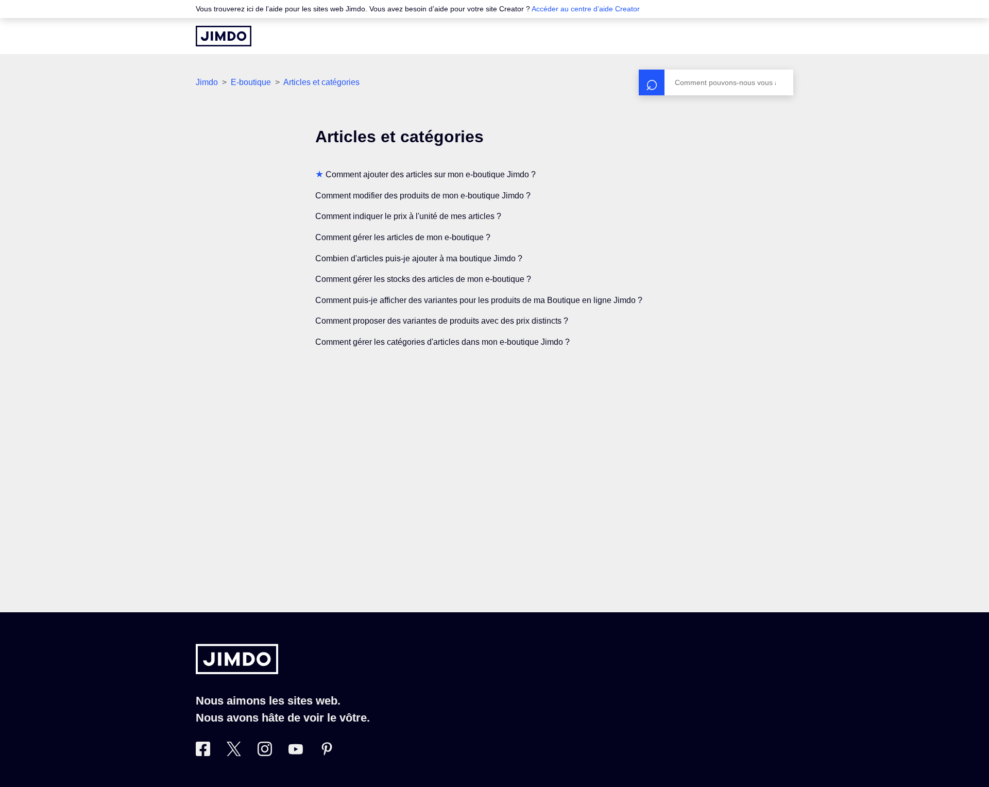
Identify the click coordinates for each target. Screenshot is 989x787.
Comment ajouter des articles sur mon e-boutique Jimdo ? (431, 174)
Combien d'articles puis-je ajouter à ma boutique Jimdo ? (418, 258)
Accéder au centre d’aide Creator (586, 9)
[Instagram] (265, 753)
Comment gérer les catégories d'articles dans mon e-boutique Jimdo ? (442, 342)
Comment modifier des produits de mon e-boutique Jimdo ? (423, 195)
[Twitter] (234, 753)
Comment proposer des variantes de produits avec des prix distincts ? (441, 320)
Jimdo (207, 82)
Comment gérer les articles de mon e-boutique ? (402, 237)
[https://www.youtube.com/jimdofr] (295, 753)
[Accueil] (223, 36)
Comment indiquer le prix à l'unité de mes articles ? (408, 216)
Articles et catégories (321, 82)
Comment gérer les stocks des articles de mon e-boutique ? (423, 279)
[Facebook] (203, 753)
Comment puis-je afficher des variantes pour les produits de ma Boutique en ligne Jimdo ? (478, 300)
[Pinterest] (326, 753)
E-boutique (251, 82)
